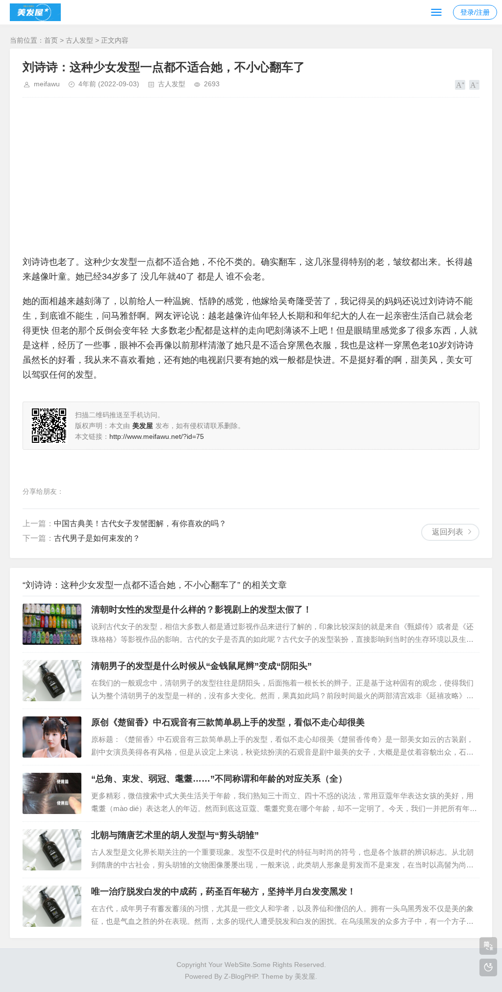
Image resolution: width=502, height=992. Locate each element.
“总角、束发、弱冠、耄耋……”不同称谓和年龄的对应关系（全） (219, 779)
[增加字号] (460, 85)
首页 (51, 40)
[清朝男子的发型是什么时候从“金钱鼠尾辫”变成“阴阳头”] (52, 680)
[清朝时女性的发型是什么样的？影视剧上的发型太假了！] (52, 624)
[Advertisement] (251, 176)
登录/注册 (475, 12)
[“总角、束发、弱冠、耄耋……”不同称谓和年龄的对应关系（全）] (52, 793)
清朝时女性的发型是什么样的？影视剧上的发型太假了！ (201, 609)
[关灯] (488, 967)
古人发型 (79, 40)
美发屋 (305, 976)
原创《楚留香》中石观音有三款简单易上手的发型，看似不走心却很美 (228, 722)
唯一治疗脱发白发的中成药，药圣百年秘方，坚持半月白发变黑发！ (223, 891)
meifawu (47, 84)
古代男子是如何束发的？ (97, 538)
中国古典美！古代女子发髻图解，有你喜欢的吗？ (140, 523)
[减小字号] (474, 85)
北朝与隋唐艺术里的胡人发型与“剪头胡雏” (175, 835)
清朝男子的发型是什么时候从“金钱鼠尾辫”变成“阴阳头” (201, 666)
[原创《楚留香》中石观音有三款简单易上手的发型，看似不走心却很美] (52, 737)
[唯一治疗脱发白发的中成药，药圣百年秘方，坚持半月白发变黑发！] (52, 906)
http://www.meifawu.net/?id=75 (156, 436)
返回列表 (447, 532)
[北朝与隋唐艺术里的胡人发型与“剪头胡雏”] (52, 849)
